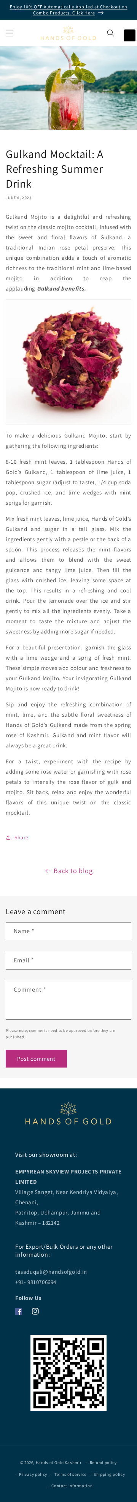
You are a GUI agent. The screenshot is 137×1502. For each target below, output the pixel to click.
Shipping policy (109, 1474)
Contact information (71, 1485)
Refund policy (103, 1462)
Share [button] (21, 837)
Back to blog (73, 870)
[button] (9, 33)
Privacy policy (33, 1474)
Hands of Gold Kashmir (59, 1462)
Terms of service (70, 1474)
